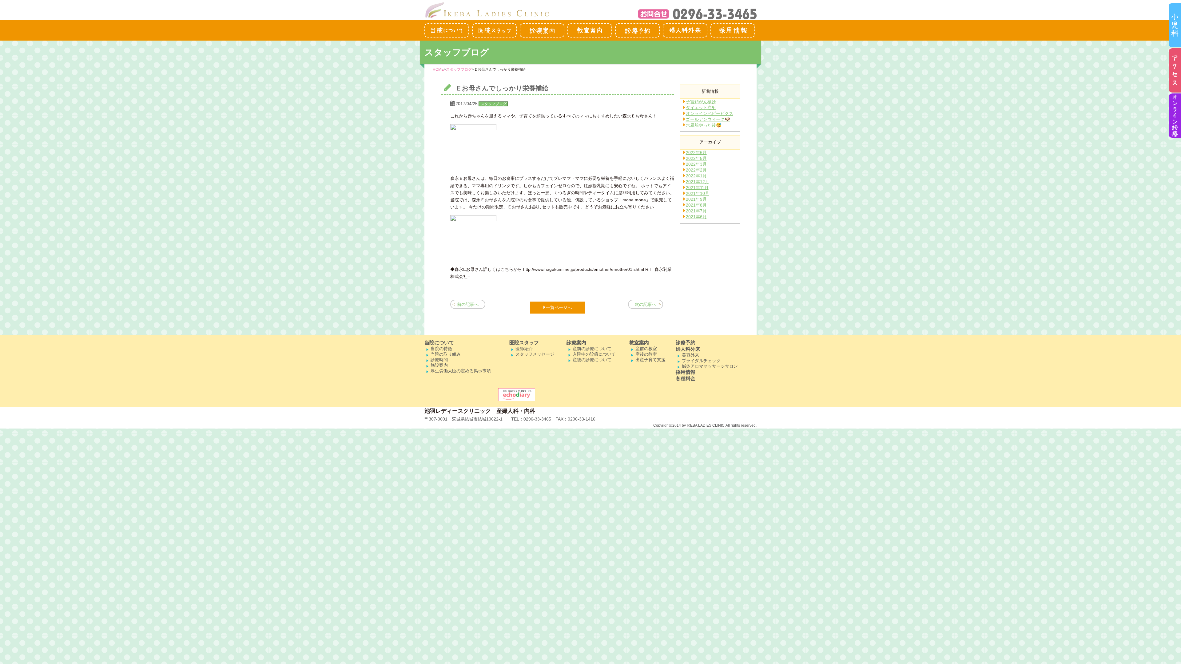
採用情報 (685, 372)
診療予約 (685, 342)
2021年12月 (697, 181)
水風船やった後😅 (704, 125)
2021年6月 (696, 216)
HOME (438, 69)
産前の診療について (592, 348)
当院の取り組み (446, 354)
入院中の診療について (594, 354)
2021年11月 (697, 187)
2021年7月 (696, 210)
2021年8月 (696, 205)
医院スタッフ (524, 342)
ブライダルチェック (701, 360)
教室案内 (639, 342)
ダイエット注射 (701, 107)
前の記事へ (468, 304)
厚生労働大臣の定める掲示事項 (461, 370)
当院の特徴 (441, 348)
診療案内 (576, 342)
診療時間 (439, 359)
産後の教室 (646, 354)
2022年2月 (696, 170)
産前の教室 (646, 348)
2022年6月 (696, 152)
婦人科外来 (688, 349)
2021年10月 (697, 193)
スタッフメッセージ (534, 354)
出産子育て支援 (650, 359)
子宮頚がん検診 (701, 101)
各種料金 (685, 378)
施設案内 (439, 365)
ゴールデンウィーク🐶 (708, 119)
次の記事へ (645, 304)
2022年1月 (696, 175)
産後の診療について (592, 359)
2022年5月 (696, 158)
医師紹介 (524, 348)
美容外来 (690, 355)
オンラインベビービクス (709, 113)
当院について (439, 342)
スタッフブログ (459, 69)
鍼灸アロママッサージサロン (710, 366)
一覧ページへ (559, 307)
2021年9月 (696, 199)
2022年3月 (696, 164)
